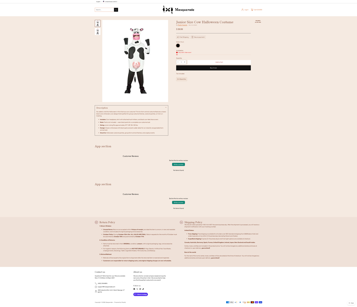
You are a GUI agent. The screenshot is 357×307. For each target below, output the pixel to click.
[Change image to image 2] (97, 31)
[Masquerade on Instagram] (140, 289)
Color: (180, 42)
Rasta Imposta (182, 25)
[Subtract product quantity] (178, 62)
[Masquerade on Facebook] (134, 289)
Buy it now (213, 68)
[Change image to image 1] (97, 23)
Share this (182, 79)
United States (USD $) (111, 1)
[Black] (178, 45)
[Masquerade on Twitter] (137, 289)
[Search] (116, 10)
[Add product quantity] (184, 62)
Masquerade (109, 302)
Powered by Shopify (120, 302)
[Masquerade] (178, 10)
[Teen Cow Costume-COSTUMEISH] (135, 61)
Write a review (178, 164)
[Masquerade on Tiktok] (143, 289)
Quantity (179, 58)
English (98, 1)
